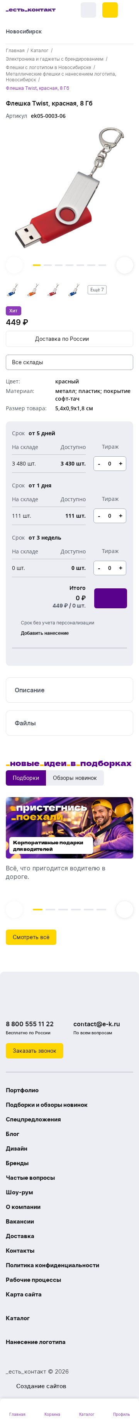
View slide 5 (80, 265)
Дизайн (16, 1148)
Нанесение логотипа (36, 1342)
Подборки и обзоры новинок (47, 1104)
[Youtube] (44, 1004)
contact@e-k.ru (96, 1024)
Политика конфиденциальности (52, 1265)
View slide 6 (91, 265)
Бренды (17, 1163)
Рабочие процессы (33, 1279)
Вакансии (20, 1221)
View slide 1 (37, 265)
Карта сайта (24, 1294)
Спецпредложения (33, 1119)
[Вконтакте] (13, 1004)
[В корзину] (110, 598)
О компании (23, 1206)
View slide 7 (102, 265)
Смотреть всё (31, 937)
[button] (110, 10)
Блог (12, 1134)
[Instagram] (29, 1004)
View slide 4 (69, 265)
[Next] (124, 265)
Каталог (18, 1318)
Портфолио (22, 1090)
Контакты (20, 1250)
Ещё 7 (97, 289)
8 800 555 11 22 (30, 1024)
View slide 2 (47, 265)
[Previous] (14, 265)
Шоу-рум (19, 1192)
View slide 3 (59, 265)
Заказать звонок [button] (34, 1050)
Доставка (20, 1236)
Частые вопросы (30, 1177)
